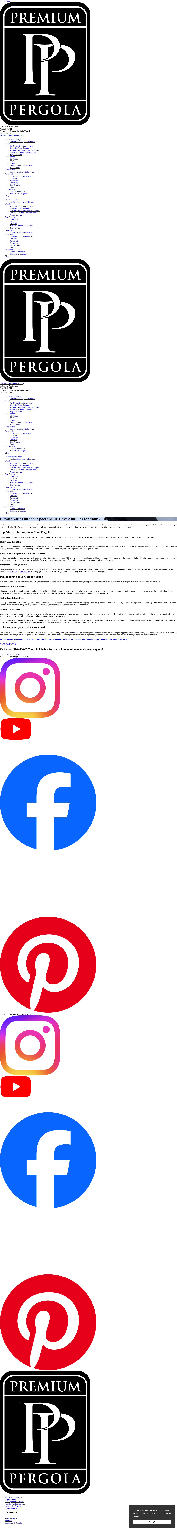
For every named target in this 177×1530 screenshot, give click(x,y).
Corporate (13, 178)
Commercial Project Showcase (21, 176)
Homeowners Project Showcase (22, 172)
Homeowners (10, 170)
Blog (7, 196)
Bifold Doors (15, 168)
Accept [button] (152, 1522)
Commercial (9, 174)
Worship (13, 187)
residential (13, 572)
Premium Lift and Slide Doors (21, 165)
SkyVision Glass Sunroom (20, 148)
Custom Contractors (17, 191)
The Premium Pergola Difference (22, 142)
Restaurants (14, 181)
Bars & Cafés (15, 185)
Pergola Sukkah (16, 155)
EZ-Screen (14, 159)
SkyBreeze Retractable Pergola (21, 146)
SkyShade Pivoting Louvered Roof (23, 152)
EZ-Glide (13, 161)
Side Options (10, 157)
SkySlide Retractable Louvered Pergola (25, 150)
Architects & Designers (18, 194)
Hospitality (14, 183)
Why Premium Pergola (13, 139)
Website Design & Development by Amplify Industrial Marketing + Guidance (97, 1527)
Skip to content (5, 1)
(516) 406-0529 (6, 133)
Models (7, 144)
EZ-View (13, 163)
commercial (24, 572)
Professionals (10, 189)
